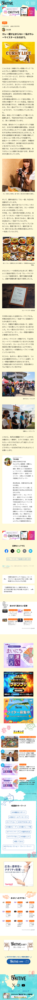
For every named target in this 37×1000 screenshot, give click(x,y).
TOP (3, 565)
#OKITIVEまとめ (24, 822)
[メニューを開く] (33, 3)
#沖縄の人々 (25, 836)
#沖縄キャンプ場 (25, 827)
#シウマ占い (11, 822)
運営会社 (24, 991)
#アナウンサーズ (13, 832)
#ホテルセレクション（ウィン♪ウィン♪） (18, 847)
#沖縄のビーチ (11, 827)
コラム (8, 565)
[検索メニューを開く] (28, 3)
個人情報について (13, 991)
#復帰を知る (25, 832)
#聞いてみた (18, 841)
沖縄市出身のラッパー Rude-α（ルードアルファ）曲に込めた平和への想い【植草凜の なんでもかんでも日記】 (20, 579)
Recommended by (26, 628)
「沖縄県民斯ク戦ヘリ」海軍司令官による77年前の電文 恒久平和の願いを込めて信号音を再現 (16, 589)
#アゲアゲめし (12, 836)
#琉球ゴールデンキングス (18, 817)
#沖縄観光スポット (18, 812)
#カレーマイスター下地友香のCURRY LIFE (18, 559)
